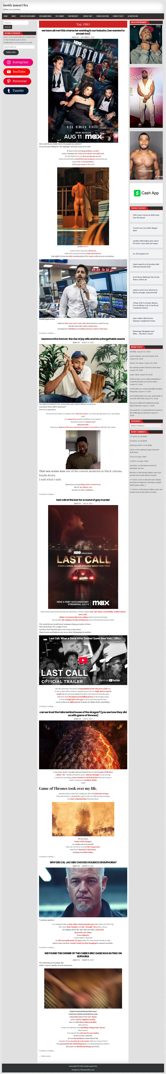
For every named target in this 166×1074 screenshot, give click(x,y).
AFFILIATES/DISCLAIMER (27, 16)
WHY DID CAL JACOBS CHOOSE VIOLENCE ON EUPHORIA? (83, 862)
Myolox (133, 473)
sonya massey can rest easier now (144, 356)
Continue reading (47, 333)
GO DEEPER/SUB (133, 16)
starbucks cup (78, 796)
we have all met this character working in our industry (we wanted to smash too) (83, 32)
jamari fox (75, 37)
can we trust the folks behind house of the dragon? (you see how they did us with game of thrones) (83, 713)
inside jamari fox (15, 5)
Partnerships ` (73, 16)
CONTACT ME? (87, 16)
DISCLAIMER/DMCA (45, 16)
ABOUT (14, 16)
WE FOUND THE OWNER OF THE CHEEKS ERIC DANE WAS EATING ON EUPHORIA (83, 954)
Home (6, 16)
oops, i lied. (134, 375)
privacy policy (118, 16)
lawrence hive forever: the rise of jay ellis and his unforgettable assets (83, 339)
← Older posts (45, 1056)
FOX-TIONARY (60, 16)
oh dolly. (133, 352)
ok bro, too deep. (137, 363)
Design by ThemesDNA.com (83, 1070)
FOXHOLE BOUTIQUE (102, 16)
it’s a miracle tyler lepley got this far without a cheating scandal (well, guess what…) (145, 482)
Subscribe (11, 52)
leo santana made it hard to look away (145, 367)
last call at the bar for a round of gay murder (83, 500)
